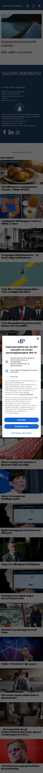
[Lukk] (37, 338)
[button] (21, 376)
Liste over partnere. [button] (26, 394)
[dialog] (21, 386)
